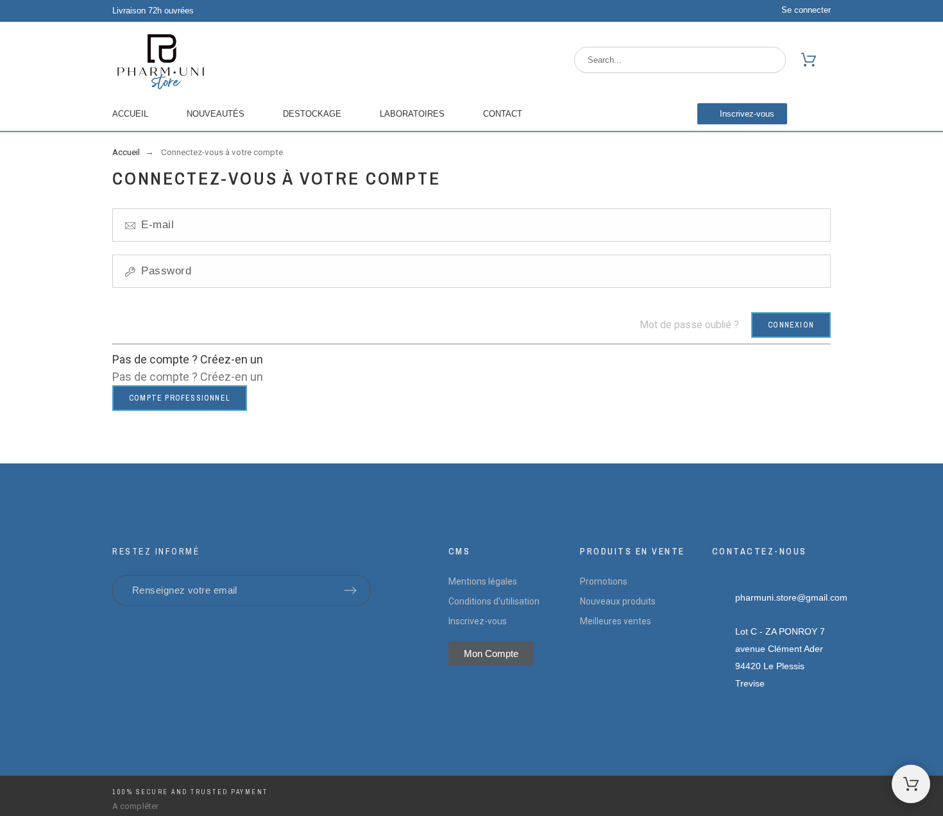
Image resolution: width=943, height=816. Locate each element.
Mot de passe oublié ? (689, 325)
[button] (742, 113)
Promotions (603, 581)
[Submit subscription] (350, 590)
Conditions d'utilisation (493, 601)
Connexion (791, 325)
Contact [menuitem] (502, 114)
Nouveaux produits (618, 601)
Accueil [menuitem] (130, 114)
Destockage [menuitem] (312, 114)
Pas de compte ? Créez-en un (187, 359)
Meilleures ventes (615, 621)
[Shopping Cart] (911, 784)
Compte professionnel (179, 398)
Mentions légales (482, 581)
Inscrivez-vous (477, 621)
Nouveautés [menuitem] (215, 114)
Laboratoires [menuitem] (412, 114)
